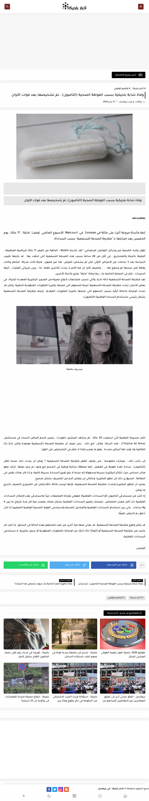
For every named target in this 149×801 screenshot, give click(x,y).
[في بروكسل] (37, 789)
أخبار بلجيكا (138, 89)
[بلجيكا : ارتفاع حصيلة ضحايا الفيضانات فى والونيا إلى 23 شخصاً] (26, 678)
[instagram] (60, 789)
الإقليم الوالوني (121, 89)
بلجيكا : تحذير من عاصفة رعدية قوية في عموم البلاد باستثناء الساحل (74, 654)
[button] (113, 565)
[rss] (72, 789)
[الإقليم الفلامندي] (31, 789)
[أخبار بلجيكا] (43, 789)
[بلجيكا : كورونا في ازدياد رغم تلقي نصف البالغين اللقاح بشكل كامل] (26, 634)
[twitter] (54, 789)
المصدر (141, 548)
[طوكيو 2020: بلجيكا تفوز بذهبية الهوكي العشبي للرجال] (122, 634)
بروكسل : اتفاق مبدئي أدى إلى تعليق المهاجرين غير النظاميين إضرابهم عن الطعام (123, 699)
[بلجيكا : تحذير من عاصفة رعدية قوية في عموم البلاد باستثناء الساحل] (74, 634)
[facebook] (49, 789)
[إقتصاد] (8, 789)
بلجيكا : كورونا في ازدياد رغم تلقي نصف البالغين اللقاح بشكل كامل (26, 654)
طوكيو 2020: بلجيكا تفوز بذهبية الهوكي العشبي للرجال (123, 654)
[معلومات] (2, 789)
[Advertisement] (74, 41)
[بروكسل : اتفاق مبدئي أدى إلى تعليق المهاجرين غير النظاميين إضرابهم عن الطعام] (122, 678)
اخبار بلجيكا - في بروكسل (111, 789)
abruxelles (138, 218)
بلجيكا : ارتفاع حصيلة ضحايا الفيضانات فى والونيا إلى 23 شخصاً (27, 699)
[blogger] (66, 789)
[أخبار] (19, 789)
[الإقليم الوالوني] (25, 789)
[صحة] (14, 789)
